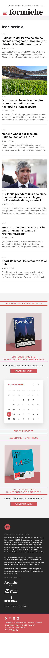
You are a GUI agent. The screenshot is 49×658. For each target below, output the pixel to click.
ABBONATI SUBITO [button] (23, 371)
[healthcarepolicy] (24, 606)
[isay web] (15, 630)
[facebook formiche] (6, 618)
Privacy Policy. (20, 627)
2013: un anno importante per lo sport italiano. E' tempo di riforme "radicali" (23, 230)
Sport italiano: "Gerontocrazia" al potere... (24, 263)
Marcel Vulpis (9, 48)
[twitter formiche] (10, 618)
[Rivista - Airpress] (24, 591)
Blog (4, 34)
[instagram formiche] (14, 618)
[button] (5, 13)
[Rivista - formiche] (24, 583)
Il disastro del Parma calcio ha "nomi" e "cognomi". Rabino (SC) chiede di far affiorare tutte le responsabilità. (24, 41)
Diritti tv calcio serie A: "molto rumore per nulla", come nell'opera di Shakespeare (22, 103)
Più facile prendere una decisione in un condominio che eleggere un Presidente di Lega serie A (24, 197)
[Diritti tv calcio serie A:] (24, 80)
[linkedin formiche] (18, 618)
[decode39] (24, 599)
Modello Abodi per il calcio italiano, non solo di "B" (20, 135)
